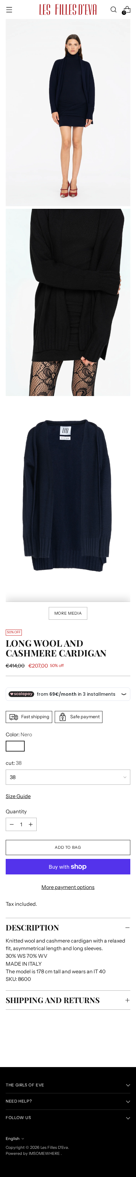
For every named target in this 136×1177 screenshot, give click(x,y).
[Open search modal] (113, 9)
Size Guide (18, 796)
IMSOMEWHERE (44, 1153)
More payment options (68, 887)
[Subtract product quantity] (30, 824)
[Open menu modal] (9, 9)
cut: (14, 763)
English (13, 1138)
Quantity (16, 811)
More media (68, 613)
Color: (19, 734)
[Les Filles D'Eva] (68, 9)
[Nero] (15, 746)
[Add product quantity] (11, 824)
